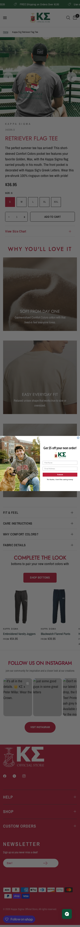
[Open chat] (67, 914)
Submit (60, 475)
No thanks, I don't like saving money (60, 479)
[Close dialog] (78, 438)
